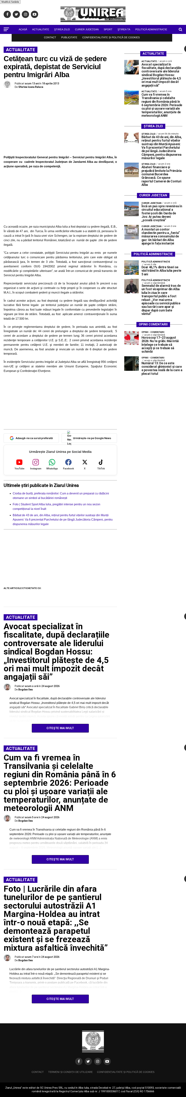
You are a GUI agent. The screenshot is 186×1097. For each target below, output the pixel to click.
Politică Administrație (151, 29)
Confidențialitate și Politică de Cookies (111, 37)
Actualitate (40, 29)
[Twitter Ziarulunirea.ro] (88, 1061)
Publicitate (69, 37)
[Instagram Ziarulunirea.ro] (97, 1061)
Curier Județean (87, 29)
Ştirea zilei (62, 29)
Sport (108, 29)
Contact (50, 37)
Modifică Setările (10, 2)
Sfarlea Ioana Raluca (30, 86)
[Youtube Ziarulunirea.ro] (107, 1061)
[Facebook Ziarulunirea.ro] (78, 1061)
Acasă (23, 29)
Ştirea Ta (124, 29)
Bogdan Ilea (25, 689)
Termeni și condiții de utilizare (70, 1072)
